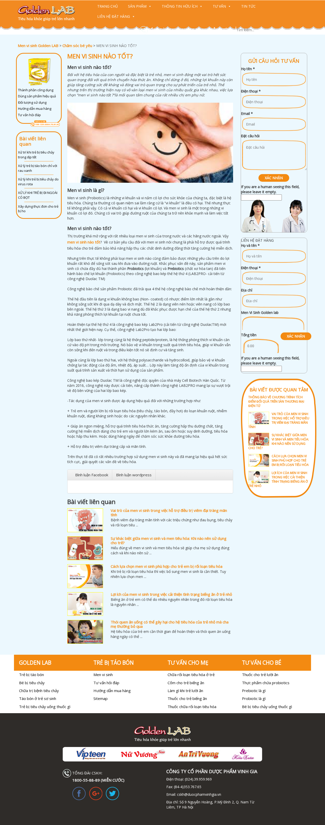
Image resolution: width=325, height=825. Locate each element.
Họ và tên (250, 245)
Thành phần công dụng (35, 90)
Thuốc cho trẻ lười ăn (260, 674)
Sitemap (100, 698)
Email (247, 113)
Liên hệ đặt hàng (113, 16)
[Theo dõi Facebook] (79, 792)
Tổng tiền (248, 334)
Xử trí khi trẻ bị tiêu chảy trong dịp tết (36, 154)
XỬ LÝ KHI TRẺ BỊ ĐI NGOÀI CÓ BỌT (37, 195)
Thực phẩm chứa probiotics (265, 682)
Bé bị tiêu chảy (32, 682)
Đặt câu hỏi (250, 135)
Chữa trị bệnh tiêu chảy (39, 690)
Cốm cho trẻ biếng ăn (186, 682)
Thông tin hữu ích (180, 6)
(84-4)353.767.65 (187, 786)
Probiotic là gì (254, 698)
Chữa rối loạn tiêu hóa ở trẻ (191, 674)
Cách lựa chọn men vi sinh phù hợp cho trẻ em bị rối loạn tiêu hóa (166, 566)
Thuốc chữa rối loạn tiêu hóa (192, 706)
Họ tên (248, 68)
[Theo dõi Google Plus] (95, 792)
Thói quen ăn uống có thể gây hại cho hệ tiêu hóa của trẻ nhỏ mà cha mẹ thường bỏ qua (170, 624)
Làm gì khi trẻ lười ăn (185, 690)
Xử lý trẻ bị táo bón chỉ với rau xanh (37, 168)
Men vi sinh (103, 674)
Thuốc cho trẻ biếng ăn (187, 698)
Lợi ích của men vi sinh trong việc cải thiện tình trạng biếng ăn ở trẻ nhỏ (171, 594)
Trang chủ (107, 6)
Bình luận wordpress (134, 474)
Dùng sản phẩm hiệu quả (37, 96)
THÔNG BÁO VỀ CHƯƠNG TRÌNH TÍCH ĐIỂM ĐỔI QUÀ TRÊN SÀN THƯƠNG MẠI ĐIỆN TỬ (276, 401)
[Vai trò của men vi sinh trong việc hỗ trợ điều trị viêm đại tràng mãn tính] (85, 520)
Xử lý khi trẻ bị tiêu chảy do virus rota (38, 181)
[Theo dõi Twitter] (112, 792)
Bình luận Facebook (91, 474)
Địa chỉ (246, 290)
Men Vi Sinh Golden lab (260, 312)
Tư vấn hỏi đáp (29, 115)
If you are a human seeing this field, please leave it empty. (270, 189)
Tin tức (248, 6)
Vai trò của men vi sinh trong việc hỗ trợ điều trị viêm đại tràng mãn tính (169, 512)
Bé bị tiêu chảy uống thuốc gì (267, 706)
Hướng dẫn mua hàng (34, 108)
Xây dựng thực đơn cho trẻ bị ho (38, 208)
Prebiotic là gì (254, 690)
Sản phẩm (137, 6)
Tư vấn (219, 6)
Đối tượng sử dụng (32, 102)
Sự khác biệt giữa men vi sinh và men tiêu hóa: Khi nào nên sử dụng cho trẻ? (168, 540)
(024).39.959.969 (198, 779)
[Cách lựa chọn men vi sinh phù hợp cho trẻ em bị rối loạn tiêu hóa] (85, 576)
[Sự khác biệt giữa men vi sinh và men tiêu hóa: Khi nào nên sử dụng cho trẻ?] (85, 548)
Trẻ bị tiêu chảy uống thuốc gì (44, 706)
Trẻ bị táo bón (31, 674)
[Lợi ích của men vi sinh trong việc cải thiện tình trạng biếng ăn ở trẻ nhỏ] (85, 604)
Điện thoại (251, 91)
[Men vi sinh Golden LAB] (51, 13)
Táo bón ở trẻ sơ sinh (37, 698)
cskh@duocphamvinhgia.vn (198, 794)
